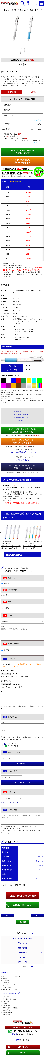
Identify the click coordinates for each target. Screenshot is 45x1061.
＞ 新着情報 (4, 978)
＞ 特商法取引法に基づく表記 (9, 1008)
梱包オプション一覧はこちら (10, 802)
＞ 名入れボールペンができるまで (10, 989)
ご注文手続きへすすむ (22, 430)
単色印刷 (7, 105)
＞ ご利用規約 (5, 1003)
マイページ (23, 1052)
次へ (37, 915)
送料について (38, 142)
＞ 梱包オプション (6, 1010)
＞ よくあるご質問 (6, 987)
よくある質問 (19, 420)
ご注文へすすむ (22, 152)
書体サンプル (19, 412)
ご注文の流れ (22, 460)
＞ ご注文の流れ (5, 1001)
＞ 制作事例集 (5, 983)
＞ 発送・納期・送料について (9, 999)
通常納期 (6, 583)
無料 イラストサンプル (22, 414)
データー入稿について (22, 417)
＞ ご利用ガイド (5, 997)
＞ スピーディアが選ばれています (10, 976)
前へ (7, 915)
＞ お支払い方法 (5, 1014)
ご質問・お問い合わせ (22, 467)
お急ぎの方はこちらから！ (22, 1027)
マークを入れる (12, 743)
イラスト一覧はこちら (22, 782)
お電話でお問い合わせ (22, 905)
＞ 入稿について (5, 1005)
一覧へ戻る (22, 922)
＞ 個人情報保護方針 (7, 1012)
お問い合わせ (23, 1047)
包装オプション (38, 120)
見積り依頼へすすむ (22, 441)
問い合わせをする (22, 161)
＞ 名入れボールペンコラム (8, 985)
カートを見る (24, 1040)
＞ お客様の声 (5, 980)
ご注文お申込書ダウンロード (22, 452)
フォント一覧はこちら (22, 763)
